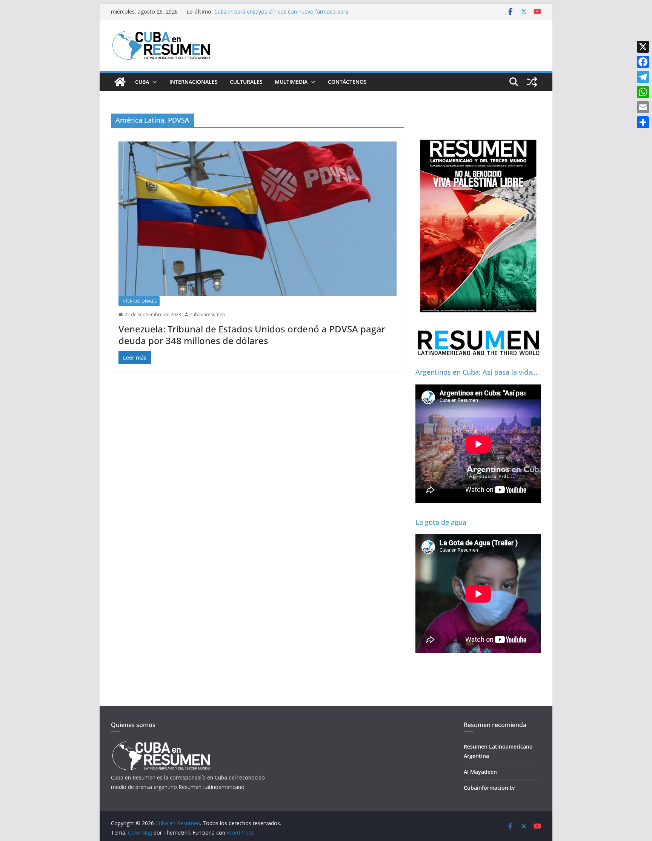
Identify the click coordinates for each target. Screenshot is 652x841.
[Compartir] (642, 122)
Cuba (142, 81)
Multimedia (291, 81)
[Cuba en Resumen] (120, 82)
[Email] (642, 107)
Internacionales (193, 81)
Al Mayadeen (480, 771)
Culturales (246, 81)
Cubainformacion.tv (489, 787)
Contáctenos (347, 81)
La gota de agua (440, 522)
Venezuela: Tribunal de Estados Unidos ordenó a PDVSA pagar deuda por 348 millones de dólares (251, 335)
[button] (153, 82)
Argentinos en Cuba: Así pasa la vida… (476, 372)
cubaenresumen (207, 314)
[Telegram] (642, 77)
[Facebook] (642, 61)
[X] (642, 46)
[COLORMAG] (161, 743)
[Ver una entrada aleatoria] (532, 82)
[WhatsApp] (642, 92)
